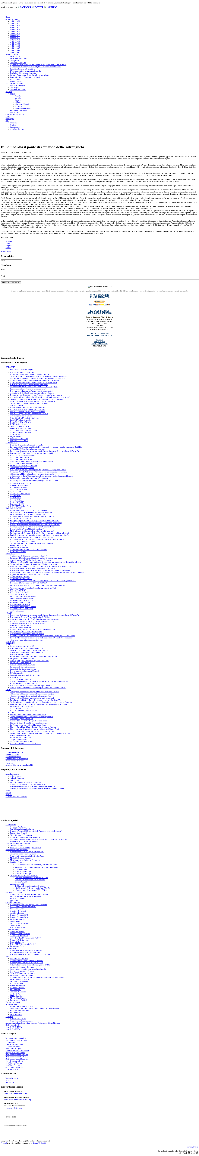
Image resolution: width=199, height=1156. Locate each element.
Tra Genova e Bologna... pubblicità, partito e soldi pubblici (31, 543)
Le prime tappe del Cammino (16, 797)
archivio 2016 (15, 29)
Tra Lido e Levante (17, 913)
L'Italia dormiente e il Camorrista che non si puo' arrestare (31, 686)
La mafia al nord (12, 1042)
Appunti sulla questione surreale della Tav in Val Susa (29, 575)
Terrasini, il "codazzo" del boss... (22, 967)
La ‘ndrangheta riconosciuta (16, 1038)
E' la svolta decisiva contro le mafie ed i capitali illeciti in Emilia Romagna (37, 539)
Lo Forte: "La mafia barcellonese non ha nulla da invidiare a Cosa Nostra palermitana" (41, 638)
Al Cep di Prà (15, 994)
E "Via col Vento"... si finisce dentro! (23, 683)
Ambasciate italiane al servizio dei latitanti (25, 952)
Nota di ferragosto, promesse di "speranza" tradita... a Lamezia (33, 401)
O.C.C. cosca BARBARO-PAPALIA (24, 464)
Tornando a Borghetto (18, 63)
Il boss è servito (15, 677)
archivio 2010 (15, 42)
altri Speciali (14, 61)
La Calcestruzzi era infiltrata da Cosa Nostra (26, 632)
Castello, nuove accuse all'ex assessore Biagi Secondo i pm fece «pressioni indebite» (40, 733)
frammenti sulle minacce (19, 959)
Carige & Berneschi (17, 932)
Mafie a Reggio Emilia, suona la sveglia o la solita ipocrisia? (32, 531)
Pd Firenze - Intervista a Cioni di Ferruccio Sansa (28, 725)
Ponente (18, 96)
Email (9, 252)
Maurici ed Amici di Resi (19, 981)
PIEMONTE (10, 554)
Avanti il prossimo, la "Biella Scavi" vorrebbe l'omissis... (30, 560)
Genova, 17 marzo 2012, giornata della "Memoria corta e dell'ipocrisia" (36, 831)
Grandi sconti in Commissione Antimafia (25, 837)
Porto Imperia (15, 79)
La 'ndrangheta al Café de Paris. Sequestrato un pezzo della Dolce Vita (35, 700)
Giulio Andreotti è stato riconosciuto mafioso (26, 961)
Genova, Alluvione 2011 (19, 915)
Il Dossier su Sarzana (13, 757)
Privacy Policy (192, 1147)
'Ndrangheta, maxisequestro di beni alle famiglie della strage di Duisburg (36, 399)
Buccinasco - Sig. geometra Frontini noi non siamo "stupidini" (32, 453)
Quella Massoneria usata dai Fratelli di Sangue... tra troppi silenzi (33, 383)
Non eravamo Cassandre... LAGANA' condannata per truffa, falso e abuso (37, 378)
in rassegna (10, 119)
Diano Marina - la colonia (15, 761)
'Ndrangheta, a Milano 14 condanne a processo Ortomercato (32, 474)
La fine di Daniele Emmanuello (21, 627)
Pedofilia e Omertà (12, 755)
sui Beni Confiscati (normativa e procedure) (26, 782)
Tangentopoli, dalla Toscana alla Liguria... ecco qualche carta (32, 731)
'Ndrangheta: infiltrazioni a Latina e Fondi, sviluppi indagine (32, 694)
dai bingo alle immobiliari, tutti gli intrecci (30, 886)
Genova (17, 100)
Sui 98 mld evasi (16, 1013)
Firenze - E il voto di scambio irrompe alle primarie (28, 723)
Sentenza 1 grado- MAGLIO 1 (21, 603)
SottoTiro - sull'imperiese (15, 1063)
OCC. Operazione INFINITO (21, 457)
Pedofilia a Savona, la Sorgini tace (22, 69)
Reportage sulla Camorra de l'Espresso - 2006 (26, 963)
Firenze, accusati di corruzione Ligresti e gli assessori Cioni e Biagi (34, 729)
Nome (3, 270)
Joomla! (4, 1143)
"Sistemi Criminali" (17, 846)
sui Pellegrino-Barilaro (23, 108)
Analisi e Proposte (12, 774)
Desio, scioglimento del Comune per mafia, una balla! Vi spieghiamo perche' (38, 470)
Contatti (13, 125)
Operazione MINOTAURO (20, 577)
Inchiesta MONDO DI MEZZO (22, 706)
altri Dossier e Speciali (18, 90)
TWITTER (39, 7)
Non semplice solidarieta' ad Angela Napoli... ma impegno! (31, 391)
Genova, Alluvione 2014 (19, 917)
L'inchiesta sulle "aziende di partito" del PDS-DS (32, 888)
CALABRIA (10, 367)
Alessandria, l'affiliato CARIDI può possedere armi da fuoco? (32, 568)
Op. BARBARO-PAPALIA (20, 483)
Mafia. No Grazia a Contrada (20, 858)
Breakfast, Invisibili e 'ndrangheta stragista (25, 848)
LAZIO (8, 690)
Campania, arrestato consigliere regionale (25, 675)
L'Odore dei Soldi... (17, 983)
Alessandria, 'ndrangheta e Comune (23, 607)
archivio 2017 (15, 27)
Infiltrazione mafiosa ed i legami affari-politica (27, 852)
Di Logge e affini (12, 900)
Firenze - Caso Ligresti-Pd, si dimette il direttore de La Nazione (33, 727)
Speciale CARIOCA (13, 1029)
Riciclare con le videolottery (20, 1010)
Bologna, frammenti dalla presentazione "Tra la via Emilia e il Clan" (35, 525)
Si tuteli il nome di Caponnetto (21, 835)
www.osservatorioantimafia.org (15, 1093)
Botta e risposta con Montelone (17, 1059)
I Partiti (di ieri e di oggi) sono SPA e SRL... (31, 890)
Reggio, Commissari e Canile (20, 428)
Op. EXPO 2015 (16, 492)
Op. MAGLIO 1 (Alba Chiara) (21, 609)
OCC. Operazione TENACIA (21, 459)
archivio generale (12, 19)
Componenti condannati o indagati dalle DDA (27, 856)
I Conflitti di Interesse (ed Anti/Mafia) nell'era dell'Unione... (36, 865)
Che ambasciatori (12, 948)
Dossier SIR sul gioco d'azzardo (21, 1006)
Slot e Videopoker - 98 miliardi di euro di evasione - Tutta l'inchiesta (35, 1008)
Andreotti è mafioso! (17, 988)
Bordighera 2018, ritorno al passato (23, 73)
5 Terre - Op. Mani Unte (19, 936)
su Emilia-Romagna (17, 778)
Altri (7, 957)
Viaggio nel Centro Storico (15, 1053)
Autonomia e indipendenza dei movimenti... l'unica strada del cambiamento (33, 1023)
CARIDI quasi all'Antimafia (20, 432)
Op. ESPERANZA (17, 502)
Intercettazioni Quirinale (19, 1000)
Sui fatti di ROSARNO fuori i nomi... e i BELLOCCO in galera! (33, 387)
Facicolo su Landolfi (17, 898)
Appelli (8, 791)
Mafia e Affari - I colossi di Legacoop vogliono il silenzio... (31, 512)
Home (8, 17)
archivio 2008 (15, 46)
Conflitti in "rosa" (21, 869)
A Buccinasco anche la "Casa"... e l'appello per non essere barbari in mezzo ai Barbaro (41, 476)
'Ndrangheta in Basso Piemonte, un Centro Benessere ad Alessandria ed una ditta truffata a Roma (45, 562)
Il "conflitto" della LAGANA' (21, 422)
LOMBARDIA (11, 443)
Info (7, 121)
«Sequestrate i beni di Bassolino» (22, 659)
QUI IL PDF (99, 340)
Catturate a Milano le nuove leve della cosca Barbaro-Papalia (32, 461)
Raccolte (9, 92)
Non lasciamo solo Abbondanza (17, 1051)
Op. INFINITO (15, 496)
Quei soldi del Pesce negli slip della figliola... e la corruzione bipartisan (35, 67)
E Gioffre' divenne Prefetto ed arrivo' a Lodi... (27, 445)
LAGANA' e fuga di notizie (20, 420)
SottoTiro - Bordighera (14, 1065)
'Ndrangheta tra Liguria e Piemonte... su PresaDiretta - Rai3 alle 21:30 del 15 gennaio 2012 (43, 581)
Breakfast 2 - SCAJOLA (19, 441)
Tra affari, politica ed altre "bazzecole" (24, 876)
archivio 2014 (15, 34)
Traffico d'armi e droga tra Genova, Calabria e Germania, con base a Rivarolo (38, 376)
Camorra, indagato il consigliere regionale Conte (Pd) (29, 661)
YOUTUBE (52, 7)
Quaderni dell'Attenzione (15, 114)
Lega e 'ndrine (15, 437)
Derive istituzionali (12, 1025)
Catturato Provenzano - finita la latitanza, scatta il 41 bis (30, 965)
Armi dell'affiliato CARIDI (20, 605)
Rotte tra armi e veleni (18, 1019)
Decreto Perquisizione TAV (20, 735)
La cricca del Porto (17, 946)
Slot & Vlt (9, 763)
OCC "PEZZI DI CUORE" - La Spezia (24, 418)
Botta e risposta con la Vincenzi (17, 1055)
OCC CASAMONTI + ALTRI (21, 742)
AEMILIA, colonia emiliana (20, 519)
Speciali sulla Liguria (17, 85)
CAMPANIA (10, 644)
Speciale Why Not (21, 882)
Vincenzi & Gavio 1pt (23, 871)
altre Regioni (14, 88)
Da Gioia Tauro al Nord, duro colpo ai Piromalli (27, 410)
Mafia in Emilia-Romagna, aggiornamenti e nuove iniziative (32, 537)
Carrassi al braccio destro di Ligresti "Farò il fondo (28, 721)
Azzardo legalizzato (13, 1004)
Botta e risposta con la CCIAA (17, 1057)
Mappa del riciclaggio (18, 998)
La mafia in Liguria (13, 1046)
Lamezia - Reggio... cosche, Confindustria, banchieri (29, 414)
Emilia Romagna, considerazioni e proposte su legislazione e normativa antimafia (39, 535)
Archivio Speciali (12, 54)
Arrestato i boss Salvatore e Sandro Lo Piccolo (27, 634)
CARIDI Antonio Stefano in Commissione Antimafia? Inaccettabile (34, 381)
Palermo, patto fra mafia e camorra (22, 667)
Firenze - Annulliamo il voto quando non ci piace (28, 715)
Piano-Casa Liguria (17, 909)
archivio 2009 (15, 44)
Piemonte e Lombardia (18, 110)
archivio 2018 (15, 25)
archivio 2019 (15, 23)
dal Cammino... (15, 990)
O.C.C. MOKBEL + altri (19, 708)
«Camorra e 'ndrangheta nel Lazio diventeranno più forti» (31, 696)
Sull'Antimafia (11, 825)
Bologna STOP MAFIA (19, 545)
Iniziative (9, 795)
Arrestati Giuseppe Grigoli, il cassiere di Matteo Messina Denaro (33, 630)
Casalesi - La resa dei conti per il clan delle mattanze (29, 650)
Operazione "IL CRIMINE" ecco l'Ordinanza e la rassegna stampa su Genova (38, 472)
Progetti (8, 793)
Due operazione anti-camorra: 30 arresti (24, 671)
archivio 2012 (15, 38)
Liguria (12, 94)
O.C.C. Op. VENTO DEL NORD (22, 541)
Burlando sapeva (16, 81)
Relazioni (9, 1080)
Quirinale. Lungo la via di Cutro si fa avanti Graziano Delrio (32, 527)
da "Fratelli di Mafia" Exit (15, 1067)
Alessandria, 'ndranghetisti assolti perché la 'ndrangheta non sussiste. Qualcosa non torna (42, 570)
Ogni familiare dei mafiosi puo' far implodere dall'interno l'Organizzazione (37, 977)
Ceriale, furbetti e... (17, 921)
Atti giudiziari (11, 1082)
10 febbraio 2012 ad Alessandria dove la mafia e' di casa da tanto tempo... (36, 558)
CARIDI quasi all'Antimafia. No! (22, 829)
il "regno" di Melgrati (18, 911)
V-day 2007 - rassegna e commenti (22, 973)
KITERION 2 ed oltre (18, 424)
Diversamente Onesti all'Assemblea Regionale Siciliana (30, 617)
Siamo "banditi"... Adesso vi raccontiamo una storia (29, 403)
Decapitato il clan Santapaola (20, 625)
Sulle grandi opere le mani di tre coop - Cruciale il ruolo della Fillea (34, 521)
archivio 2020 (15, 21)
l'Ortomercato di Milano (19, 485)
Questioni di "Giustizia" (14, 892)
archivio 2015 (15, 32)
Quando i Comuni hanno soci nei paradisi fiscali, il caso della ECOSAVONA (38, 65)
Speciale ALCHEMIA (14, 1027)
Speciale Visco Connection (20, 934)
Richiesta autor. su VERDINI (21, 737)
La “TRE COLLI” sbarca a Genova (23, 596)
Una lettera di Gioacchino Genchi (22, 372)
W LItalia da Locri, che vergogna (22, 369)
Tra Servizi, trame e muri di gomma (23, 854)
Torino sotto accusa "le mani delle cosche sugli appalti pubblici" (33, 588)
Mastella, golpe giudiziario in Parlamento (25, 860)
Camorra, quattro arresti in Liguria (22, 665)
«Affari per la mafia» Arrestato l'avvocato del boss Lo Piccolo (32, 621)
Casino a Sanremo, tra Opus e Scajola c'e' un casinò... (29, 75)
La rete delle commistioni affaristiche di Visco (31, 878)
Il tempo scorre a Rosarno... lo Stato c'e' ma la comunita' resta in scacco (36, 395)
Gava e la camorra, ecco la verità (22, 646)
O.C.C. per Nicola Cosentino (20, 679)
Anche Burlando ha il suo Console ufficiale (26, 950)
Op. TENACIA (16, 500)
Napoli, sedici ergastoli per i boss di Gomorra (26, 652)
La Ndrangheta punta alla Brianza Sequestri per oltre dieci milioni (34, 480)
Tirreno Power (15, 925)
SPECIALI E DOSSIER (15, 83)
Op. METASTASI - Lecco (20, 494)
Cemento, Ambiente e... (14, 903)
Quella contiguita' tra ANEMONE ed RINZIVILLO (29, 623)
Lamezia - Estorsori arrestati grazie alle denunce (27, 412)
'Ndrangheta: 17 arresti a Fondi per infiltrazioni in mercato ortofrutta (34, 692)
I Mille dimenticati (16, 996)
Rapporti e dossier (12, 1078)
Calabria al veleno (16, 405)
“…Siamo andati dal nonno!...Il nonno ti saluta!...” (28, 556)
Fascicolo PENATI (17, 504)
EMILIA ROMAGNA (14, 508)
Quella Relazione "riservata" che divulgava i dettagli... (30, 894)
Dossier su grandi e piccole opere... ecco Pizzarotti (28, 510)
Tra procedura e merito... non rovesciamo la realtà (28, 969)
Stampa (4, 252)
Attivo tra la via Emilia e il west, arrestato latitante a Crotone (32, 393)
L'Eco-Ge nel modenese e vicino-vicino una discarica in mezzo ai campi (36, 523)
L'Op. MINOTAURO (18, 590)
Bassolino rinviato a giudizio (20, 654)
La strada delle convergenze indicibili (19, 765)
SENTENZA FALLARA (19, 426)
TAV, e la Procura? (17, 611)
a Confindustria (15, 776)
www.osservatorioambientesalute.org (17, 1100)
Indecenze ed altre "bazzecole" (17, 850)
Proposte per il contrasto (19, 548)
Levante (18, 98)
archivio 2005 (15, 52)
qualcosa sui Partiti (17, 884)
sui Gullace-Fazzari (22, 104)
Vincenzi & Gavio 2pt (23, 874)
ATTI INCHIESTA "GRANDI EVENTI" (25, 710)
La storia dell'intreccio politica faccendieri (30, 880)
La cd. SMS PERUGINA (19, 979)
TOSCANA (10, 712)
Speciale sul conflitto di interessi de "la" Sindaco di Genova (36, 867)
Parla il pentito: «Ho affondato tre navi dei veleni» (28, 408)
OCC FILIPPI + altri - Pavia (20, 506)
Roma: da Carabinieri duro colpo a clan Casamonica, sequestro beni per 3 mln (38, 704)
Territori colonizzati (13, 1002)
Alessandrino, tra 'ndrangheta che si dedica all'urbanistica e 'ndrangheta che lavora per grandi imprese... (47, 572)
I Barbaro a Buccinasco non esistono (23, 466)
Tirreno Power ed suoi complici (17, 759)
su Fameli (18, 106)
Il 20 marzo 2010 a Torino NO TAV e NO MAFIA (28, 583)
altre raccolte (14, 112)
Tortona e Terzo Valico (18, 594)
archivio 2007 (15, 48)
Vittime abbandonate (17, 986)
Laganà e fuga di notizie (19, 833)
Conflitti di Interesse (17, 862)
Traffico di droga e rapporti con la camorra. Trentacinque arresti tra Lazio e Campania (41, 702)
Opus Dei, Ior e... (16, 434)
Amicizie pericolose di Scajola (21, 416)
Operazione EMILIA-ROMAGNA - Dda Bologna (28, 550)
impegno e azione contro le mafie (22, 971)
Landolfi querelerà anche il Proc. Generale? (26, 896)
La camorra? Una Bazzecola (20, 663)
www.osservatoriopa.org (13, 1108)
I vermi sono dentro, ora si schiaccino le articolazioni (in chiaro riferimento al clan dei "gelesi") (44, 451)
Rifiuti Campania (16, 673)
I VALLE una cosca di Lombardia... (23, 455)
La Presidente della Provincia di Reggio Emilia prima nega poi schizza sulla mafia (39, 533)
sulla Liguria (14, 780)
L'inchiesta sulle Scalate (18, 487)
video (8, 117)
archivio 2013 (15, 36)
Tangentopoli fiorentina (18, 739)
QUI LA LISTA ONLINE (99, 333)
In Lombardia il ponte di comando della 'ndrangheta (29, 478)
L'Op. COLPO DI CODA (19, 592)
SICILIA (9, 613)
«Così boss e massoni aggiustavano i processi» (27, 640)
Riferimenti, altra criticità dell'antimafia (24, 841)
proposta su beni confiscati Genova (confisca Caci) (28, 784)
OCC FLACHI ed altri (18, 489)
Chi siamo (14, 123)
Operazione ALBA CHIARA (21, 579)
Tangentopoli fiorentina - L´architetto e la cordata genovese (31, 717)
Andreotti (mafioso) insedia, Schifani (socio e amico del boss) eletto (34, 619)
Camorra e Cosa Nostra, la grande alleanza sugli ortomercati (32, 698)
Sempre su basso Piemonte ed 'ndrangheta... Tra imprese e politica (34, 564)
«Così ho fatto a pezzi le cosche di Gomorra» (26, 648)
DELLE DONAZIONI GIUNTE (99, 335)
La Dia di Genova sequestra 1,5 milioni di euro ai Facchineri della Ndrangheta (38, 585)
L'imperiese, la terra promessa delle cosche (25, 71)
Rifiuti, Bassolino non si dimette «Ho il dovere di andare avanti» (33, 656)
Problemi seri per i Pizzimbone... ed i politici (26, 77)
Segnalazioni (14, 127)
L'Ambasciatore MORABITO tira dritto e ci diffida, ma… (31, 954)
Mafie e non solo (16, 1015)
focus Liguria (15, 56)
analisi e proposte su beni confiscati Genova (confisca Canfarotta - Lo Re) (37, 788)
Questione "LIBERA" (18, 827)
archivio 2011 (15, 40)
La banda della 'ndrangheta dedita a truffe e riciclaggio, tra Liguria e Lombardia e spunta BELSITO (46, 447)
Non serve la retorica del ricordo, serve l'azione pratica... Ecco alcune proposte (38, 839)
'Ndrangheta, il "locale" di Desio (22, 468)
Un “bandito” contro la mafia (16, 1040)
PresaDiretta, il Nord (13, 1069)
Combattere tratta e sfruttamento (21, 1021)
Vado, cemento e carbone (19, 923)
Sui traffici (9, 1017)
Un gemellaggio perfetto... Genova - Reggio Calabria (29, 374)
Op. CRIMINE (15, 498)
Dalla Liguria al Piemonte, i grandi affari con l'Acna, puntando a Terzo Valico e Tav (40, 566)
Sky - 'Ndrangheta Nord (14, 1061)
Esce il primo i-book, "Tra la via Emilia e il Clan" (28, 389)
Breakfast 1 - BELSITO (19, 439)
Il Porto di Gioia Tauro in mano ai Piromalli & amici (29, 385)
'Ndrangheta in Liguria (14, 1048)
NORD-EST (10, 642)
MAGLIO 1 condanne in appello (22, 598)
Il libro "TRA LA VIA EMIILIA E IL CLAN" (27, 529)
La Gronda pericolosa (18, 919)
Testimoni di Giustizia (18, 992)
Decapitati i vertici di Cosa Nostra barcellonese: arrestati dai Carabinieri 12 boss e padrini (42, 636)
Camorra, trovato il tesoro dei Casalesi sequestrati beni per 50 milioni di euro (38, 688)
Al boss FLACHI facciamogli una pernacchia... (27, 449)
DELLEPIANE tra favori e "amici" (23, 907)
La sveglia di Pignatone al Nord (21, 975)
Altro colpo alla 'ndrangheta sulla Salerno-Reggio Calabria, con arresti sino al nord (40, 397)
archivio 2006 (15, 50)
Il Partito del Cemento (18, 927)
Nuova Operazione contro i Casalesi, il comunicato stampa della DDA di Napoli (39, 681)
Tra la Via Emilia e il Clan (15, 752)
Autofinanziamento (17, 129)
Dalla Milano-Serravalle (14, 1044)
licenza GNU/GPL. (40, 1143)
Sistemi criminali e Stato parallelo (18, 843)
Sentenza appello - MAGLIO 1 (21, 600)
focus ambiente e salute (18, 58)
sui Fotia (18, 102)
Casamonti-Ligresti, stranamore (21, 719)
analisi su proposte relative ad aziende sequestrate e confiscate (32, 786)
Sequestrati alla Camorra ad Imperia (23, 669)
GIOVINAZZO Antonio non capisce (23, 430)
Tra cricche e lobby (12, 930)
